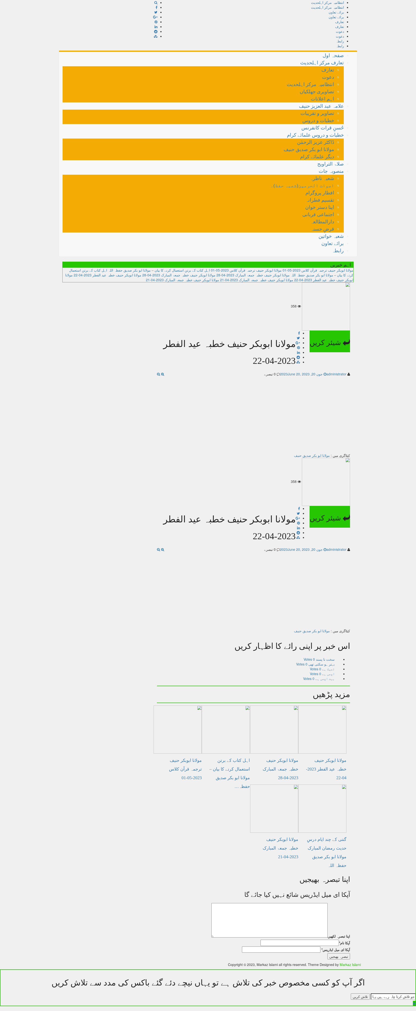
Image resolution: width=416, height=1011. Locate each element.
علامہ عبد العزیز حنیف (321, 106)
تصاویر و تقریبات (317, 113)
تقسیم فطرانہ (320, 200)
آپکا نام (344, 942)
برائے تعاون (336, 12)
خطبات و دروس (318, 120)
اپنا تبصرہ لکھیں (339, 936)
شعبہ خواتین (331, 236)
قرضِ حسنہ (322, 229)
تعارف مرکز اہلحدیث (322, 62)
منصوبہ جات (331, 171)
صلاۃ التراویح (330, 163)
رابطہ (340, 41)
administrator (336, 374)
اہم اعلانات (322, 98)
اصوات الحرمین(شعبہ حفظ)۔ (302, 185)
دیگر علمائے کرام (317, 156)
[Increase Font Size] (162, 374)
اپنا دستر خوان (319, 207)
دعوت (340, 31)
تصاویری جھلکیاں (317, 91)
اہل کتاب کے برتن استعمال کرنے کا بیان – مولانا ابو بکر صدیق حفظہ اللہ (159, 270)
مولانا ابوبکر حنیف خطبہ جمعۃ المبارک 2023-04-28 (253, 275)
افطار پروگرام (320, 192)
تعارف (339, 21)
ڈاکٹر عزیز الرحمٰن (315, 142)
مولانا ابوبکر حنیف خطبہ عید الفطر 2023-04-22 (107, 275)
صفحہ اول (333, 55)
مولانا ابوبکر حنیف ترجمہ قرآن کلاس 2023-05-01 (318, 270)
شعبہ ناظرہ (322, 178)
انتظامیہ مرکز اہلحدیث (327, 2)
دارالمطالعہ (322, 221)
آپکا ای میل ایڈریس (335, 949)
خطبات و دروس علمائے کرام (315, 135)
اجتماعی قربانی (318, 214)
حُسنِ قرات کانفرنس (322, 127)
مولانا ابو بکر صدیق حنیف (309, 149)
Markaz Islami (350, 964)
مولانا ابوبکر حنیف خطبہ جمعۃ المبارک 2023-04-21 (256, 279)
